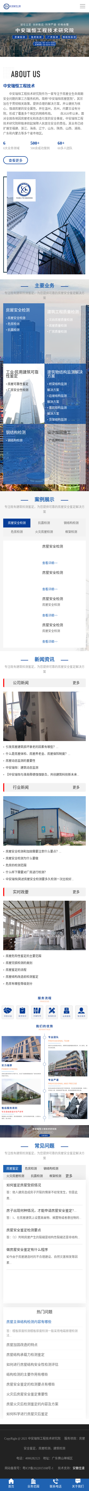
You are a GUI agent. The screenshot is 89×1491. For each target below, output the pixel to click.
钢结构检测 (71, 523)
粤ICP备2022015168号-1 (37, 1468)
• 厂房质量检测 (57, 331)
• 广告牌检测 (55, 440)
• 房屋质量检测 (57, 326)
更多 (76, 683)
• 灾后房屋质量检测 (60, 320)
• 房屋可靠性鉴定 (17, 384)
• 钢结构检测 (14, 440)
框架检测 (71, 532)
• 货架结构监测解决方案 (57, 422)
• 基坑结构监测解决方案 (57, 411)
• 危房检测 (13, 324)
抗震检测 (44, 523)
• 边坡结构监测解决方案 (57, 399)
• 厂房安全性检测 (17, 390)
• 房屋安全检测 (15, 318)
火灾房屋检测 (44, 532)
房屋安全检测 (17, 523)
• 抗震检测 (13, 330)
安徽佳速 (79, 1468)
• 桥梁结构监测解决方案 (57, 387)
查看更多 (15, 160)
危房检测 (17, 532)
